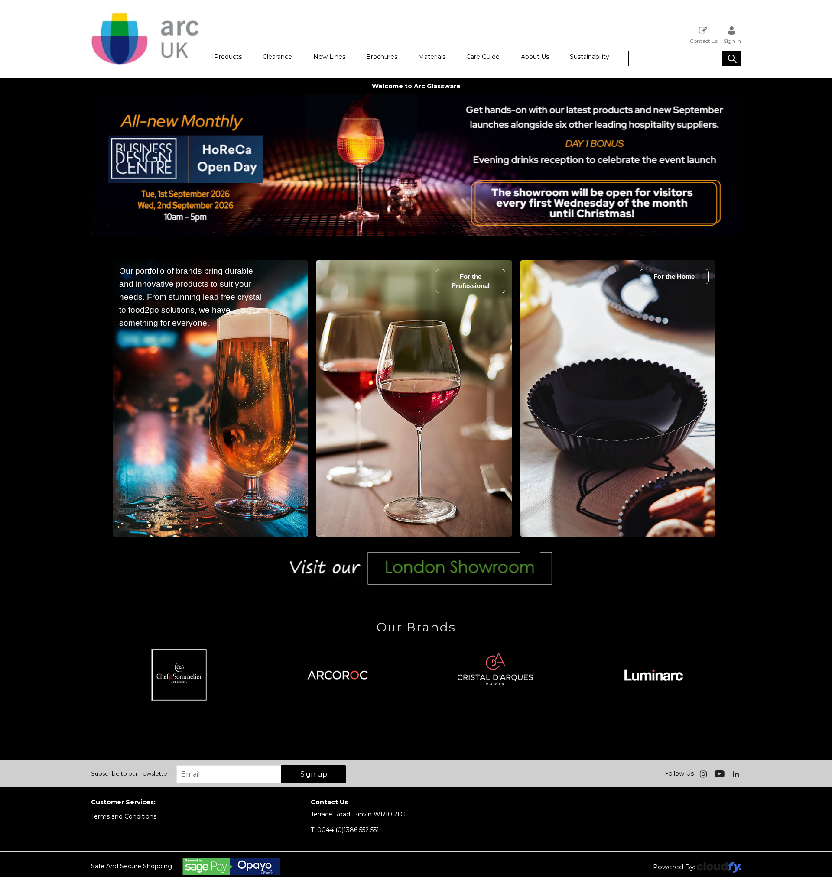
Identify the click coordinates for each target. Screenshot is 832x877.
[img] (704, 773)
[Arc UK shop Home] (145, 39)
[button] (732, 58)
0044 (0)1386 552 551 (345, 830)
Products (228, 57)
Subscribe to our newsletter (130, 773)
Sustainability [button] (589, 57)
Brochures (381, 57)
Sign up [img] (313, 774)
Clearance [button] (277, 57)
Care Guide (483, 57)
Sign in (732, 41)
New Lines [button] (329, 57)
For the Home (674, 276)
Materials (431, 57)
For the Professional (471, 281)
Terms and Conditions (123, 816)
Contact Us (704, 41)
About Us (535, 57)
